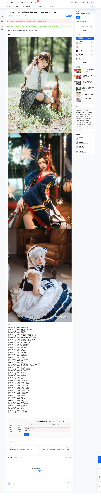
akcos (12, 482)
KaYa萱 (86, 110)
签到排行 (85, 62)
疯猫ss (87, 122)
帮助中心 (23, 2)
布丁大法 (90, 118)
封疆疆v (86, 118)
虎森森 (93, 126)
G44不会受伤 (78, 110)
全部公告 (85, 30)
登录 (87, 2)
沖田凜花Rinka (78, 122)
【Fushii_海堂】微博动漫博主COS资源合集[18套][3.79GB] (55, 449)
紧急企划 (89, 124)
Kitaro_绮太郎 (78, 112)
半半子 (77, 118)
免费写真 (86, 116)
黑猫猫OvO (80, 129)
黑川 (76, 129)
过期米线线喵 (85, 128)
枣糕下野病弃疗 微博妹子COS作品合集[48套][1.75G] (22, 449)
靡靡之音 (45, 6)
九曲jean (85, 114)
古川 (80, 118)
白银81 (77, 124)
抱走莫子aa (82, 120)
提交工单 (29, 2)
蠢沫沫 (77, 128)
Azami (77, 108)
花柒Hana (81, 126)
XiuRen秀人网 (89, 112)
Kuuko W (83, 112)
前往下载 (69, 15)
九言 (89, 114)
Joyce (83, 110)
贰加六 (80, 128)
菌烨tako (88, 126)
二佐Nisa (77, 116)
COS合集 (10, 15)
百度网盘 (26, 434)
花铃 (85, 126)
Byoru (80, 108)
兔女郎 (90, 116)
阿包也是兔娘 (91, 128)
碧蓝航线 (81, 124)
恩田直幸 (77, 120)
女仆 (83, 118)
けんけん (77, 114)
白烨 (90, 122)
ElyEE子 (84, 108)
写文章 (93, 6)
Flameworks (89, 108)
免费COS (82, 116)
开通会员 (35, 1)
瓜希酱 (83, 122)
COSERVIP (16, 494)
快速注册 (92, 2)
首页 (18, 2)
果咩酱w (87, 120)
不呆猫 (81, 114)
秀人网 (85, 124)
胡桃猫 (77, 126)
